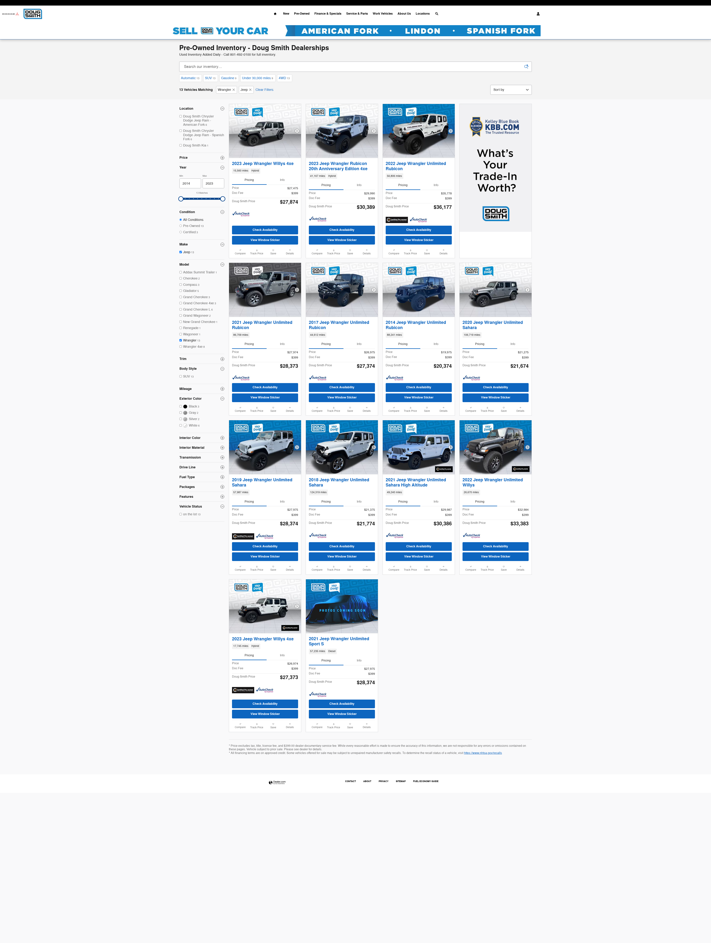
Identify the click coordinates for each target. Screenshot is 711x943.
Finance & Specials (327, 14)
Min (181, 175)
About (367, 781)
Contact (350, 781)
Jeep (244, 90)
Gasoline (228, 78)
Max (205, 175)
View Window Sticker (265, 240)
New (286, 14)
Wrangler (224, 90)
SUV (210, 78)
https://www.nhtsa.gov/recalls (483, 753)
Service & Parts (357, 14)
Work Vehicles (383, 14)
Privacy (383, 781)
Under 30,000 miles (257, 78)
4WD (284, 78)
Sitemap (401, 781)
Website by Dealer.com (277, 783)
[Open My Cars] (537, 14)
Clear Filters (264, 90)
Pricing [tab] (249, 180)
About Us (404, 14)
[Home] (10, 14)
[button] (265, 171)
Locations (423, 14)
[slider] (180, 198)
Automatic (190, 78)
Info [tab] (282, 180)
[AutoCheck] (241, 214)
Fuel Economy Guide (425, 781)
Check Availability (265, 230)
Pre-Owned (302, 14)
